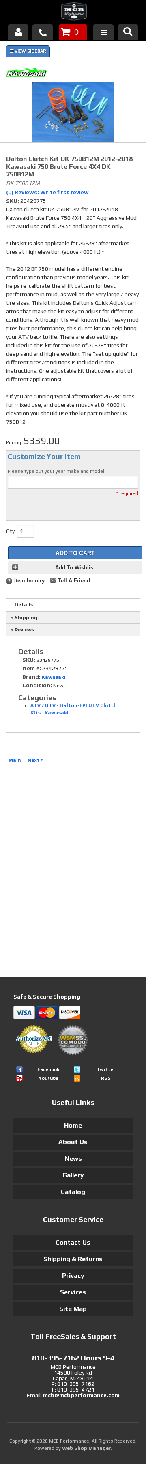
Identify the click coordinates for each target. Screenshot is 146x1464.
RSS (106, 1078)
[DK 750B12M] (73, 113)
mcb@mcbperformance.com (81, 1395)
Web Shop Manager (86, 1448)
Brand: (31, 677)
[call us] (42, 32)
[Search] (128, 32)
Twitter (106, 1069)
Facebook (48, 1069)
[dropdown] (103, 32)
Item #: (32, 668)
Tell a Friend (74, 581)
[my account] (18, 32)
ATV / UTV (43, 705)
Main (15, 760)
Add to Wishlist (75, 568)
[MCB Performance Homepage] (73, 12)
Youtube (48, 1078)
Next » (35, 760)
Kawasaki (54, 677)
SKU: (13, 201)
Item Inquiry (29, 581)
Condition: (37, 685)
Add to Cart (75, 553)
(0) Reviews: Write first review (47, 192)
